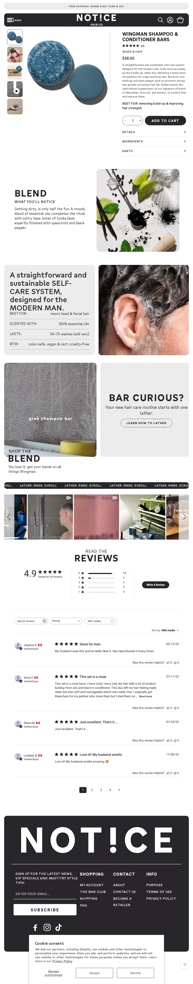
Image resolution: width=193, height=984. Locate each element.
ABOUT (119, 885)
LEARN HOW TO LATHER (146, 423)
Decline (135, 973)
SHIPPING (89, 898)
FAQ (83, 905)
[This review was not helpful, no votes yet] (175, 662)
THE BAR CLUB (93, 891)
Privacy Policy (62, 961)
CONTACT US (124, 891)
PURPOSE (154, 885)
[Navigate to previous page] (73, 790)
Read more (145, 696)
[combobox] (66, 621)
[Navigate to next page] (119, 790)
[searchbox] (28, 621)
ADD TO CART (165, 120)
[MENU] (5, 20)
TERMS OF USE (159, 891)
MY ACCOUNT (92, 885)
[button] (5, 20)
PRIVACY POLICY (161, 898)
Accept (95, 973)
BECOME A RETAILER (122, 901)
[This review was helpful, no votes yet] (168, 662)
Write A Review (156, 584)
